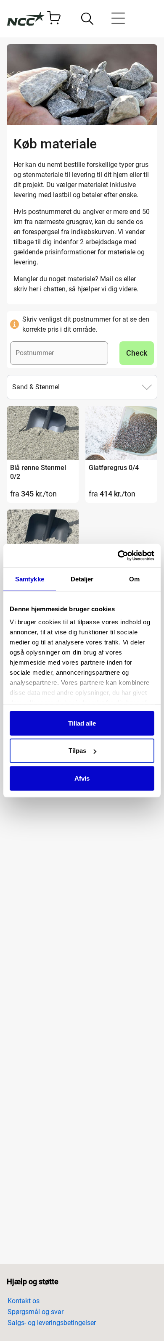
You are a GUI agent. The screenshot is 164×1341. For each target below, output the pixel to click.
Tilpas (77, 750)
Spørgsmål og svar (35, 1312)
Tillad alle (82, 722)
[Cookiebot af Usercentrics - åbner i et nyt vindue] (118, 555)
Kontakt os (24, 1301)
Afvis (82, 777)
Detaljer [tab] (82, 578)
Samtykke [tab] (29, 578)
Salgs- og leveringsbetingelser (52, 1323)
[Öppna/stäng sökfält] (87, 18)
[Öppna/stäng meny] (118, 19)
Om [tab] (134, 578)
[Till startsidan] (26, 19)
